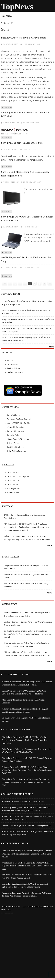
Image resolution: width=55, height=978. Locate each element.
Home (3, 22)
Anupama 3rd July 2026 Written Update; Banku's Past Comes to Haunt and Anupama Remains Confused (26, 894)
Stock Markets (13, 364)
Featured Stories (14, 368)
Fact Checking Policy (15, 447)
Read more (8, 107)
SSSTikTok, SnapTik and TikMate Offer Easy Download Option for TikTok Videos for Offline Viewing (25, 885)
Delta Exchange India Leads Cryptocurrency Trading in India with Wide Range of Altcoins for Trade (26, 750)
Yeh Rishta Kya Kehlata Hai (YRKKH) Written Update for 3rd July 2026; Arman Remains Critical (27, 876)
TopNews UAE (13, 480)
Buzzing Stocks (13, 488)
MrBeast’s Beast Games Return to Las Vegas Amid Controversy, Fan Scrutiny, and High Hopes (27, 833)
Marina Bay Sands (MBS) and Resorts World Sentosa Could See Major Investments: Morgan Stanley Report (26, 809)
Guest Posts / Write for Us (18, 439)
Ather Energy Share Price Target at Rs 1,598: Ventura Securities (23, 701)
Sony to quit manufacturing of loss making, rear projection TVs (25, 173)
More (51, 346)
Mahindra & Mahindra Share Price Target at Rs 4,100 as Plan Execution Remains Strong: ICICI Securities (27, 683)
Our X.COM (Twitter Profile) (18, 423)
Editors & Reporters (15, 431)
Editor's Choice (13, 415)
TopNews (17, 6)
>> (50, 284)
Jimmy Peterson (11, 123)
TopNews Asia (13, 472)
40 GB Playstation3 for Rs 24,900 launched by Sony (26, 259)
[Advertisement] (27, 943)
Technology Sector (15, 372)
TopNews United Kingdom (18, 476)
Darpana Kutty (11, 44)
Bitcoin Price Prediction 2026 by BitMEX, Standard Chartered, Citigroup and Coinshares (27, 759)
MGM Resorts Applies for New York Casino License (23, 801)
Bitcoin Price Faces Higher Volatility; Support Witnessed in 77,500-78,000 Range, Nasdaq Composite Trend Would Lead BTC (26, 782)
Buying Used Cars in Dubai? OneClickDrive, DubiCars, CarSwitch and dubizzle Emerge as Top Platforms (24, 692)
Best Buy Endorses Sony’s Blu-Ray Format (23, 37)
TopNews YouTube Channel (18, 419)
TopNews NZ (12, 484)
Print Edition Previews (16, 451)
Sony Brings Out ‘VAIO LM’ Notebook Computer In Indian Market (27, 218)
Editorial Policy (13, 435)
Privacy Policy (13, 443)
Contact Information (16, 427)
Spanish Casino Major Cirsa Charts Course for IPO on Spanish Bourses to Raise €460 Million (27, 818)
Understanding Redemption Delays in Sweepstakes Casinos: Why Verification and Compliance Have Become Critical (27, 634)
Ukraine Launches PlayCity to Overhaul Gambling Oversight (26, 825)
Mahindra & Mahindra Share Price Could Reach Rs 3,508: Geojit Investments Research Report (25, 710)
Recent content (13, 492)
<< (5, 284)
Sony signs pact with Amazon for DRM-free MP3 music (25, 114)
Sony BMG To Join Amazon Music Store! (22, 142)
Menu (9, 15)
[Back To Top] (51, 974)
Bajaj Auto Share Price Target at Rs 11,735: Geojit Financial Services (26, 719)
